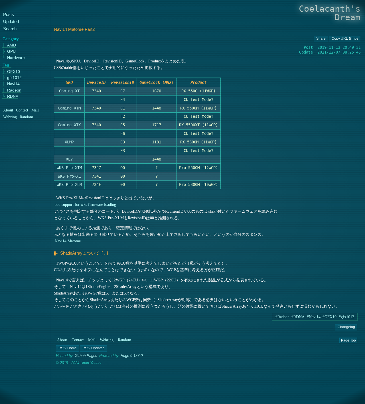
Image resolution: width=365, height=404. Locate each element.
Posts (8, 15)
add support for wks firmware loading (85, 204)
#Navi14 (314, 317)
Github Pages (86, 356)
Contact (78, 340)
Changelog (346, 327)
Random (124, 340)
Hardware (16, 58)
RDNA (12, 96)
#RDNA (298, 317)
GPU (11, 51)
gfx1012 (14, 78)
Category (11, 38)
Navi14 (13, 84)
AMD (11, 45)
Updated (11, 22)
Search (10, 29)
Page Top (348, 340)
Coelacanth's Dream (329, 13)
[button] (67, 348)
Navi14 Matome (68, 241)
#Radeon (282, 317)
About (62, 340)
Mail (92, 340)
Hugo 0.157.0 (132, 356)
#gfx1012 (346, 317)
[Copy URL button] (320, 39)
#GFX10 (329, 317)
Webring (106, 340)
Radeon (14, 90)
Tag (6, 65)
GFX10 (13, 72)
